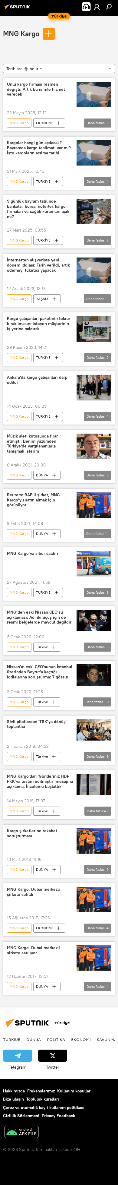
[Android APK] (21, 1132)
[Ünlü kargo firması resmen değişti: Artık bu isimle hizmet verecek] (94, 94)
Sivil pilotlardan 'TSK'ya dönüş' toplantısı (37, 724)
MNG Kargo (21, 33)
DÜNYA (42, 475)
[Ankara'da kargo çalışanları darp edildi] (94, 387)
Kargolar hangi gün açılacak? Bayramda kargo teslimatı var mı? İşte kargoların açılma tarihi (39, 148)
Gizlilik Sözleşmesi (21, 1115)
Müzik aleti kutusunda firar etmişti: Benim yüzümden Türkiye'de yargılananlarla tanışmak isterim (32, 444)
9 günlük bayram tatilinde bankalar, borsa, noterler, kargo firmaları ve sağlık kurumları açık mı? (38, 209)
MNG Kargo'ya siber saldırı (32, 553)
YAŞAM (42, 298)
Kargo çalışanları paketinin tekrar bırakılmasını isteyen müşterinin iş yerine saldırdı (38, 323)
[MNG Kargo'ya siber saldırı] (94, 564)
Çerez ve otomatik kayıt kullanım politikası (43, 1107)
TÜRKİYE (43, 181)
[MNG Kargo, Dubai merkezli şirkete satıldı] (94, 899)
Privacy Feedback (58, 1115)
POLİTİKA (56, 1039)
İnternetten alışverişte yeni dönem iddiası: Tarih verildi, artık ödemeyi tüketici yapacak (38, 265)
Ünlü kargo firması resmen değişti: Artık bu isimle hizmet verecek (36, 89)
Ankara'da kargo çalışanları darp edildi (37, 380)
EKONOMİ (44, 123)
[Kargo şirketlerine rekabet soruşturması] (94, 841)
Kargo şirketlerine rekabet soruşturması (32, 833)
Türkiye (42, 647)
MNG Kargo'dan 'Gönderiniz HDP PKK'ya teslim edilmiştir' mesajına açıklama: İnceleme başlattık (40, 781)
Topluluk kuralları (42, 1099)
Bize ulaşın (13, 1099)
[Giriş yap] (97, 7)
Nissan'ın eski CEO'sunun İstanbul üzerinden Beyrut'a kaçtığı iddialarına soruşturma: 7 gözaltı (39, 672)
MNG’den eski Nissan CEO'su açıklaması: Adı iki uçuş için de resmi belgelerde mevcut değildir (39, 617)
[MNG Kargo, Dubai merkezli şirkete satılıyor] (94, 958)
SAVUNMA (107, 1039)
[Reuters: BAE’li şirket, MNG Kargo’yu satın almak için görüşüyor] (94, 505)
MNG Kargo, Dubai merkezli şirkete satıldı (33, 892)
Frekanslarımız (41, 1091)
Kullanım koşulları (74, 1091)
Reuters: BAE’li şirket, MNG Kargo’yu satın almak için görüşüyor (33, 500)
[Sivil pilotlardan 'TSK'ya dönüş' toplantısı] (94, 730)
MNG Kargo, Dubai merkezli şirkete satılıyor (33, 950)
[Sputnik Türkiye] (18, 9)
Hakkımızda (14, 1091)
